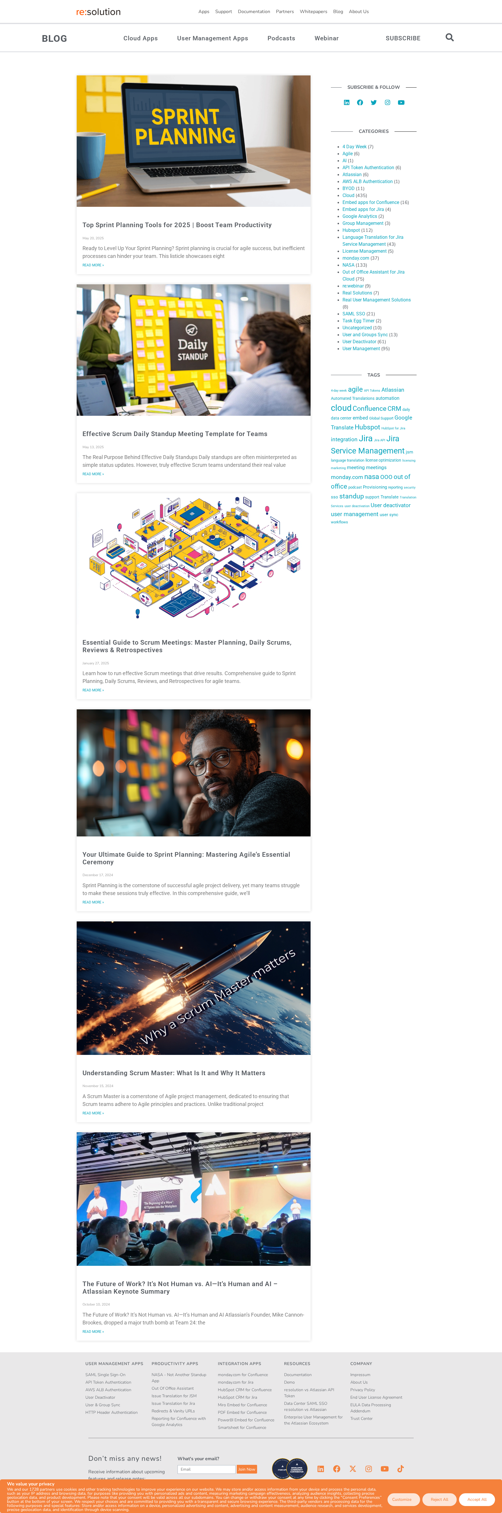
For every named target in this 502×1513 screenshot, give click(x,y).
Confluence (369, 409)
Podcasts (281, 38)
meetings (376, 467)
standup (351, 496)
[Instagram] (387, 102)
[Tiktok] (400, 1469)
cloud (341, 408)
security (409, 487)
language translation (347, 460)
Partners (285, 11)
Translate (390, 497)
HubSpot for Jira (393, 428)
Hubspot (351, 230)
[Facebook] (360, 102)
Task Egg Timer (358, 320)
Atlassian (352, 174)
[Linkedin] (346, 102)
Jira (366, 438)
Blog (338, 11)
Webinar (327, 38)
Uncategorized (357, 327)
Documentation (254, 11)
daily (406, 409)
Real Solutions (357, 293)
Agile (348, 153)
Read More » (93, 265)
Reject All (439, 1499)
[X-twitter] (352, 1469)
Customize (401, 1499)
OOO (386, 476)
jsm (409, 452)
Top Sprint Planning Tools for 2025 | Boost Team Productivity (177, 225)
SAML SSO (354, 314)
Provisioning (375, 487)
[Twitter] (374, 102)
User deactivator (390, 505)
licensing (408, 460)
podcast (355, 487)
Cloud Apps (140, 38)
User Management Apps (212, 38)
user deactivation (357, 506)
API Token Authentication (368, 167)
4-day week (339, 390)
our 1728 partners (38, 1489)
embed (360, 418)
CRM (394, 408)
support (372, 497)
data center (341, 418)
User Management (361, 348)
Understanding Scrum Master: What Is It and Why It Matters (174, 1073)
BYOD (349, 188)
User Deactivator (359, 341)
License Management (365, 251)
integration (344, 439)
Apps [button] (203, 11)
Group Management (363, 223)
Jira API (379, 440)
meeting (356, 467)
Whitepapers (313, 11)
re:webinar (353, 286)
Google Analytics (360, 216)
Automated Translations (352, 398)
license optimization (383, 460)
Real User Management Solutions (377, 300)
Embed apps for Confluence (371, 202)
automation (387, 398)
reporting (395, 487)
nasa (371, 477)
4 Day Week (355, 146)
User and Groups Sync (365, 334)
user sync (389, 514)
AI (345, 160)
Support (223, 11)
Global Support (381, 418)
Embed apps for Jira (363, 209)
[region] (251, 1496)
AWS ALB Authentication (368, 181)
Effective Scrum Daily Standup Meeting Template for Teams (175, 434)
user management (355, 514)
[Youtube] (401, 102)
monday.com (356, 258)
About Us (359, 11)
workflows (339, 522)
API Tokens (372, 390)
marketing (338, 468)
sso (334, 497)
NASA (348, 265)
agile (355, 389)
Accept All (477, 1499)
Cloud (348, 195)
